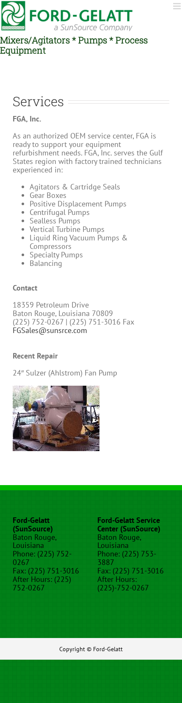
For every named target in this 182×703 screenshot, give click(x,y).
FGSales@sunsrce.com (50, 330)
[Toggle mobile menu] (177, 6)
